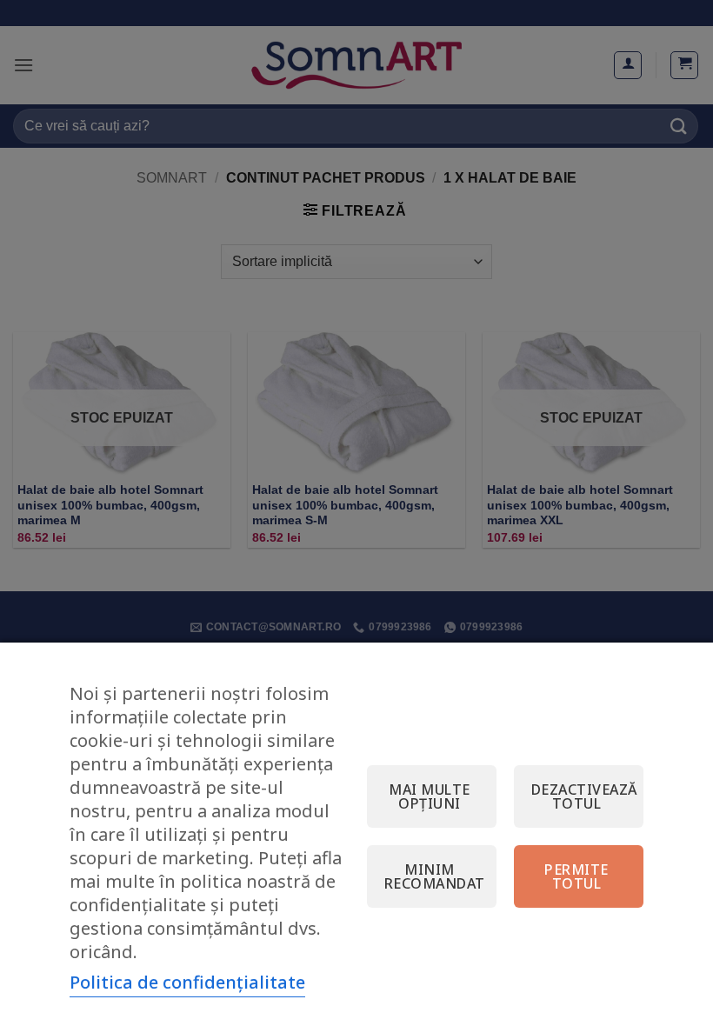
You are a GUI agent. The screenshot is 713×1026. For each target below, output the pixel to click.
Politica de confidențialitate (187, 982)
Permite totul (576, 876)
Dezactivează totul (584, 796)
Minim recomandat (434, 876)
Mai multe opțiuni (429, 796)
